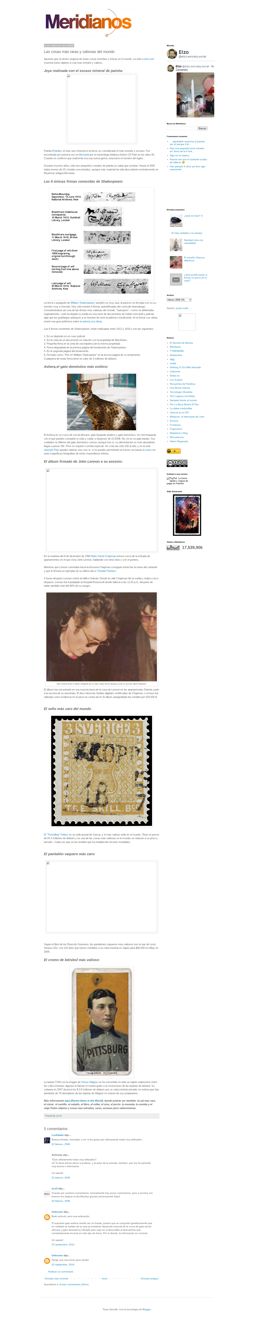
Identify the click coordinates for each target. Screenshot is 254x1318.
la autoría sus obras (91, 321)
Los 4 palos (176, 379)
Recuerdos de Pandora (182, 383)
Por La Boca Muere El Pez (184, 404)
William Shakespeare (82, 302)
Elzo (184, 52)
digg (172, 359)
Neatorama (176, 355)
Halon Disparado (179, 441)
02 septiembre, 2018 (63, 1264)
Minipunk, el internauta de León (187, 416)
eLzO (55, 1188)
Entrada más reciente (56, 1278)
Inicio (104, 1278)
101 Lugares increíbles (182, 396)
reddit (173, 363)
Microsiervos (177, 437)
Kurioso (174, 420)
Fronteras (175, 425)
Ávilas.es (175, 375)
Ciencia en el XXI (179, 412)
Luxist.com (148, 58)
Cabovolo (175, 371)
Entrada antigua (149, 1278)
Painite (57, 150)
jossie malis (182, 308)
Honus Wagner (90, 1082)
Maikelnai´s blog (179, 433)
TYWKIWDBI (177, 351)
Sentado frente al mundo (183, 400)
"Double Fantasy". (107, 570)
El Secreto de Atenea (181, 342)
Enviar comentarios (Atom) (74, 1284)
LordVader (58, 1135)
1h (212, 66)
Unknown (57, 1211)
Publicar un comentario (60, 1271)
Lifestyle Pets (52, 449)
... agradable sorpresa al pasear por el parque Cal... (187, 143)
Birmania (84, 154)
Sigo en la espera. (180, 155)
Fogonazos (176, 428)
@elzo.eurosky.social (192, 56)
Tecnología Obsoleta (181, 392)
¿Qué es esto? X (193, 215)
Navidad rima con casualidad (193, 241)
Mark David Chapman (103, 556)
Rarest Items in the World (87, 1100)
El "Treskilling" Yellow (56, 834)
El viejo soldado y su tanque (187, 233)
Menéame (175, 346)
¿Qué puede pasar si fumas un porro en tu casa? (195, 277)
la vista (146, 449)
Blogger (147, 1309)
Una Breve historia (180, 387)
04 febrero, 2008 (61, 1201)
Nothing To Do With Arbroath (185, 367)
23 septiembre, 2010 (63, 1244)
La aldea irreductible (181, 408)
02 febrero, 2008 (61, 1144)
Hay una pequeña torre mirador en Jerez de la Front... (187, 150)
